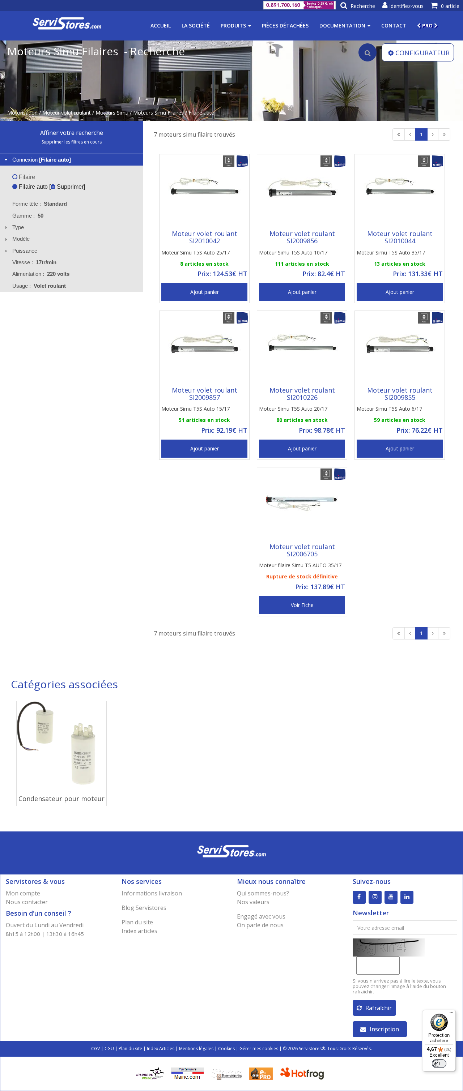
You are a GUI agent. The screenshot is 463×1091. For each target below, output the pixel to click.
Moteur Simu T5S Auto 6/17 (389, 408)
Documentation (343, 25)
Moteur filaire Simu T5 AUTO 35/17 (300, 565)
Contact (393, 25)
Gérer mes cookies (258, 1048)
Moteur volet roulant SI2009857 (204, 394)
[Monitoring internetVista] (150, 1073)
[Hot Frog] (303, 1073)
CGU (109, 1048)
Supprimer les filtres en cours (72, 142)
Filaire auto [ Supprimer (50, 187)
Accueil (160, 25)
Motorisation (22, 112)
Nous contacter (27, 902)
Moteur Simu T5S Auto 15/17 (195, 408)
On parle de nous (260, 925)
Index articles (139, 931)
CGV (95, 1048)
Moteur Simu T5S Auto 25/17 (195, 252)
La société (196, 25)
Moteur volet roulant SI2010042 (204, 237)
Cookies (226, 1048)
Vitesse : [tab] (34, 262)
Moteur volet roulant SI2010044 (400, 237)
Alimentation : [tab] (40, 274)
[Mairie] (187, 1073)
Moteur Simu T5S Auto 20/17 (293, 408)
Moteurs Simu (111, 112)
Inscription (384, 1029)
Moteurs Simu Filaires (158, 112)
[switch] (439, 1063)
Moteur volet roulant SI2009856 (302, 237)
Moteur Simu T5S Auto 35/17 (391, 252)
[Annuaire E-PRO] (261, 1073)
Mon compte (23, 893)
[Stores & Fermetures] (226, 1073)
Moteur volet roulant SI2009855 (400, 394)
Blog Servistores (144, 908)
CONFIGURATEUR (422, 52)
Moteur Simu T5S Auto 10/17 (293, 252)
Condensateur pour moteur (61, 798)
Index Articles (160, 1048)
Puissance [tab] (24, 251)
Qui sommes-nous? (263, 893)
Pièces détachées (285, 25)
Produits (234, 25)
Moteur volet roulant (66, 112)
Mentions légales (196, 1048)
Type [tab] (18, 227)
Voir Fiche (302, 605)
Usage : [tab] (39, 286)
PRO (427, 25)
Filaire (26, 177)
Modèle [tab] (21, 239)
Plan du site (137, 922)
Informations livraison (152, 893)
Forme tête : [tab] (39, 204)
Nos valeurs (253, 902)
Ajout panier (204, 291)
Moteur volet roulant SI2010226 (302, 394)
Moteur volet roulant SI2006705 (302, 550)
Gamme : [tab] (27, 216)
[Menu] (451, 1014)
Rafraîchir (378, 1008)
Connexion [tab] (41, 160)
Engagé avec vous (261, 916)
